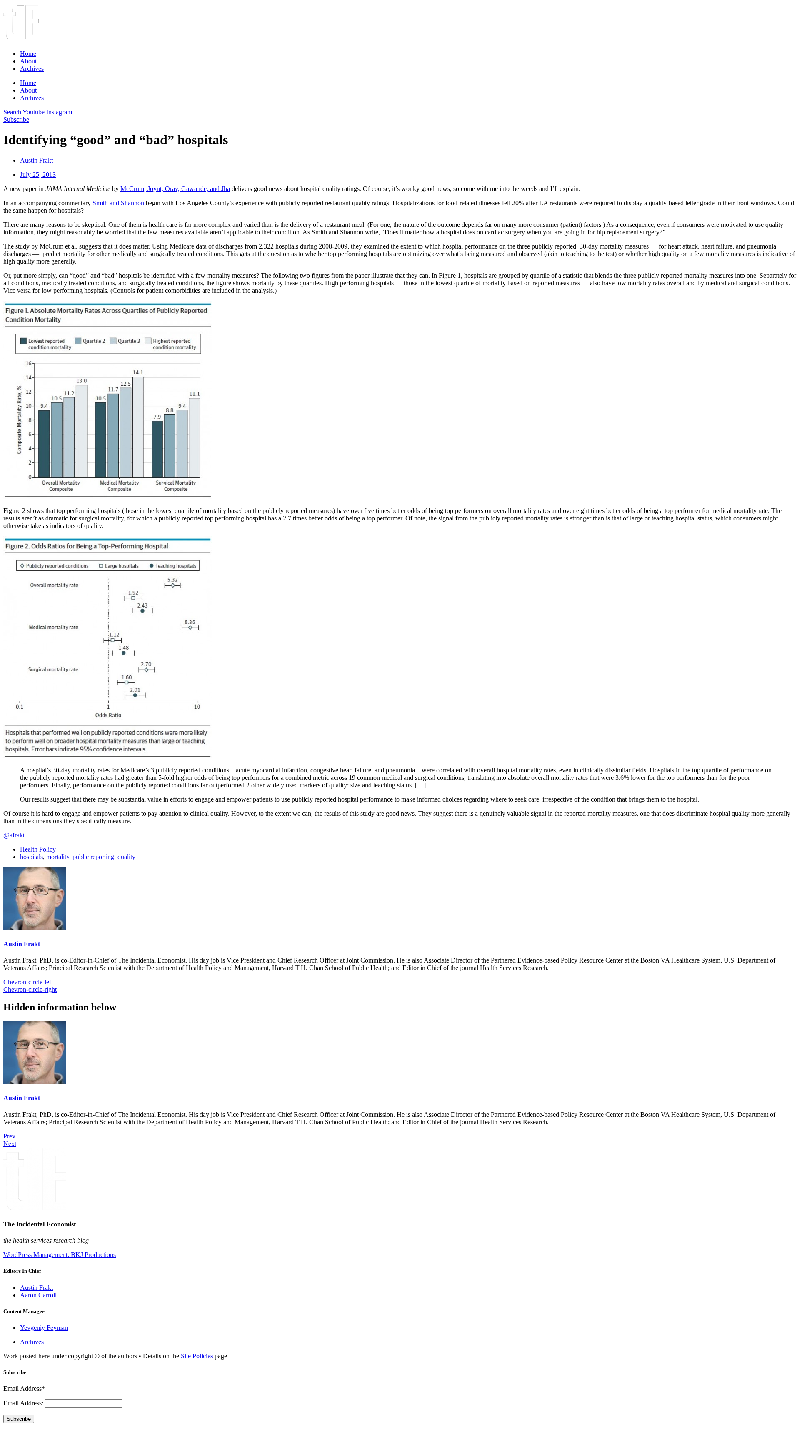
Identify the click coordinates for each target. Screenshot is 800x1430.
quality (126, 856)
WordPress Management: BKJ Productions (59, 1254)
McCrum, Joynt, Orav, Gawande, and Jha (175, 188)
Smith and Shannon (118, 202)
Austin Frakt (21, 943)
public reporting (93, 856)
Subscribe (19, 1419)
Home (28, 53)
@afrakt (14, 835)
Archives (32, 68)
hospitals (31, 856)
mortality (57, 856)
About (28, 61)
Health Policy (38, 849)
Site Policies (197, 1356)
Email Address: (24, 1403)
